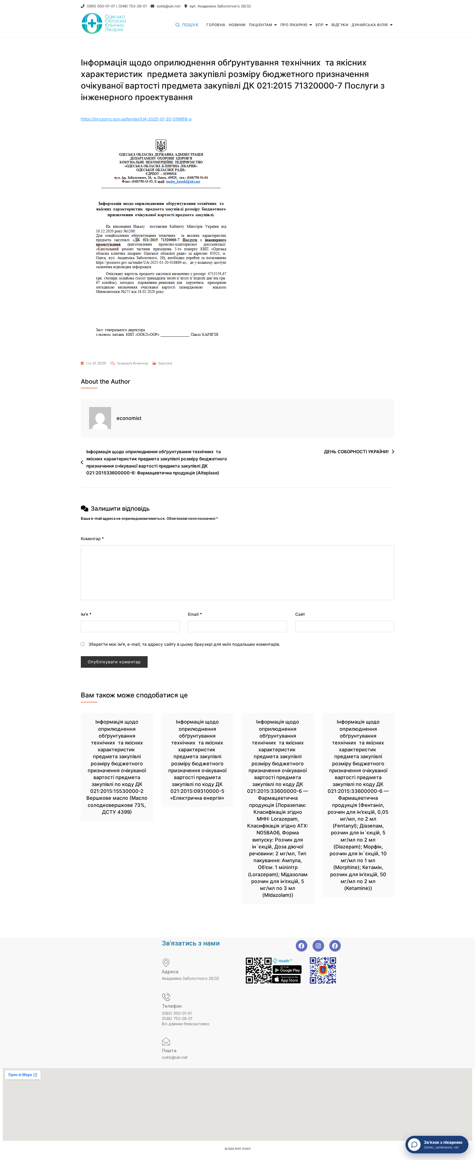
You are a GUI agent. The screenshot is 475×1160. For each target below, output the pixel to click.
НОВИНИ (237, 25)
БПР (320, 25)
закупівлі (165, 363)
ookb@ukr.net (168, 6)
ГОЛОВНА (215, 25)
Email (195, 614)
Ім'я (86, 614)
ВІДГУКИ (340, 25)
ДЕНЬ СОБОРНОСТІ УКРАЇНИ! (356, 451)
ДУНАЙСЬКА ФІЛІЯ (370, 25)
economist (129, 418)
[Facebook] (301, 946)
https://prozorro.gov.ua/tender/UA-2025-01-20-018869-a (136, 119)
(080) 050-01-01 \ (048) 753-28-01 (116, 6)
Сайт (300, 614)
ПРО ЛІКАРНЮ (294, 25)
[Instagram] (318, 946)
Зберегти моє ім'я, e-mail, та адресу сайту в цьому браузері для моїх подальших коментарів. (184, 644)
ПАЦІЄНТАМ (260, 25)
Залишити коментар (132, 363)
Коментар (92, 538)
